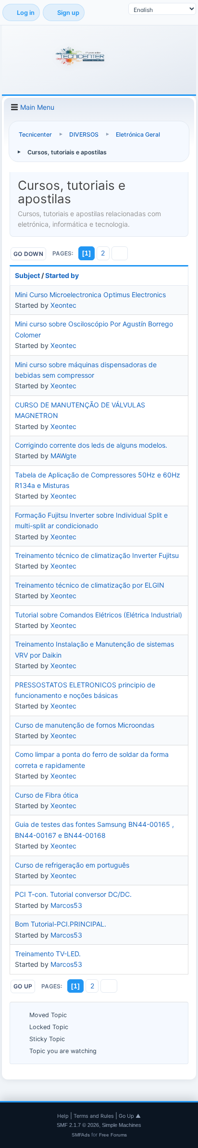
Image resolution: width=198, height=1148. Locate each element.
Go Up (22, 986)
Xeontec (63, 305)
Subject (27, 275)
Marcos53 (66, 905)
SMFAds (81, 1134)
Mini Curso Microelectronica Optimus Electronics (90, 294)
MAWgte (63, 456)
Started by (62, 275)
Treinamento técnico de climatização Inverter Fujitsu (97, 555)
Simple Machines (121, 1125)
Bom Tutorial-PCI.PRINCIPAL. (60, 924)
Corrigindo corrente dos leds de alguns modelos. (91, 445)
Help (63, 1116)
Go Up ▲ (130, 1116)
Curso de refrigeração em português (72, 865)
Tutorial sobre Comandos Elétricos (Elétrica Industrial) (98, 615)
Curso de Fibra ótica (46, 795)
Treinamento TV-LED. (48, 954)
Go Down (28, 253)
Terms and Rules (94, 1116)
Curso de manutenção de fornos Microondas (84, 725)
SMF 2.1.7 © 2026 (78, 1125)
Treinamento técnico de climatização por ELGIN (89, 585)
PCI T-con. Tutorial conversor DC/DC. (73, 894)
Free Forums (113, 1134)
